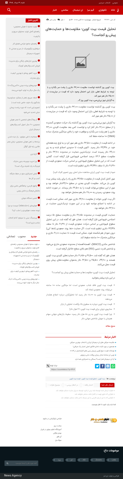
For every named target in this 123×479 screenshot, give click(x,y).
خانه (113, 10)
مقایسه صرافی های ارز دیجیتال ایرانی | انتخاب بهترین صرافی (92, 342)
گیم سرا (90, 10)
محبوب (22, 236)
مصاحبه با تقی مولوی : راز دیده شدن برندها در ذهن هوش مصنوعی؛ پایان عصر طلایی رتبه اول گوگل (23, 141)
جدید (34, 236)
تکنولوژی (102, 10)
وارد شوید (106, 404)
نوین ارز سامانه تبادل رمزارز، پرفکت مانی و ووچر (97, 355)
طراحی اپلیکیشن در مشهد (52, 418)
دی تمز (106, 475)
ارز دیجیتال (78, 10)
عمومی (115, 3)
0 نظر (63, 19)
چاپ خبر (53, 19)
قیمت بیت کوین (74, 379)
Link (114, 460)
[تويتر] (97, 366)
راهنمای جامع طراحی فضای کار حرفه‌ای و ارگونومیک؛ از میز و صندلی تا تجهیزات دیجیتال (24, 48)
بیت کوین (101, 379)
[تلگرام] (107, 366)
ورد (59, 460)
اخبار (55, 10)
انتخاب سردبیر (104, 3)
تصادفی (11, 236)
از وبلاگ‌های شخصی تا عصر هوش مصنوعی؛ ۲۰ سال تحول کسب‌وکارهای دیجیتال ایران (25, 124)
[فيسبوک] (102, 366)
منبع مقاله (110, 326)
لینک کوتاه (53, 365)
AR (84, 460)
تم (72, 460)
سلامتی (64, 10)
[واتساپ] (113, 366)
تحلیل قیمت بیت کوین (89, 379)
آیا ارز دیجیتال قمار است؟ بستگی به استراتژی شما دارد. (94, 359)
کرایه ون (33, 154)
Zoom (99, 460)
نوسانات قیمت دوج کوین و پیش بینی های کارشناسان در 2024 (92, 350)
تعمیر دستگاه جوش (29, 198)
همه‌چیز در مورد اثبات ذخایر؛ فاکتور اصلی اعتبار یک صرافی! (93, 346)
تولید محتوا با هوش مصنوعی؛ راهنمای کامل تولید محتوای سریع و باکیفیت (26, 31)
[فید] (6, 2)
